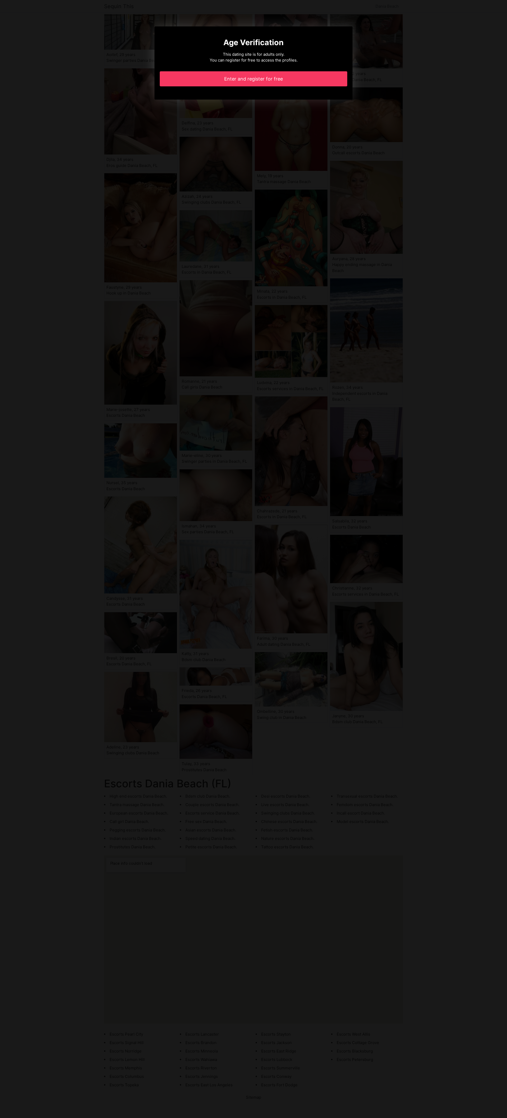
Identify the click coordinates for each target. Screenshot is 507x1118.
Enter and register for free (253, 79)
